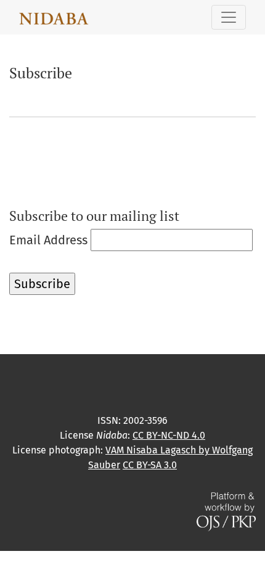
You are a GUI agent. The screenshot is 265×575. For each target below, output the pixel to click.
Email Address (48, 240)
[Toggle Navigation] (228, 17)
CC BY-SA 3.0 (150, 465)
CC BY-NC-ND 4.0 (168, 435)
